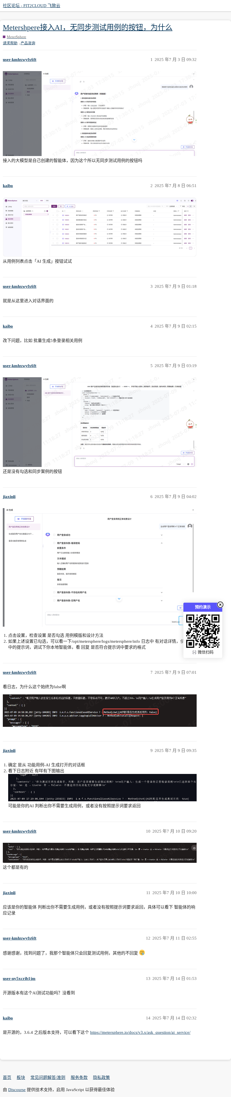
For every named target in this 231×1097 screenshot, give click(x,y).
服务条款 (79, 1077)
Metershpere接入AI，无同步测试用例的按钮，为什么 (87, 27)
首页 (7, 1077)
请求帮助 (10, 43)
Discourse (17, 1089)
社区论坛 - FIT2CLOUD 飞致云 (31, 5)
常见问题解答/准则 (47, 1077)
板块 (21, 1077)
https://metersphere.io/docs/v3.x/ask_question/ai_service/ (140, 1032)
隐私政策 (101, 1077)
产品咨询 (28, 43)
